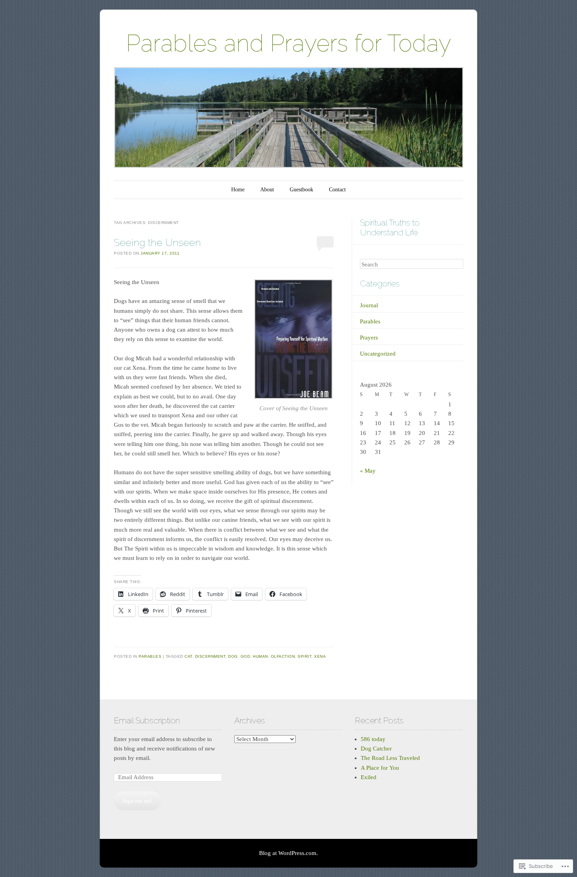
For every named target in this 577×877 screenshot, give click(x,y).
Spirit (304, 656)
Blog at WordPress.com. (288, 853)
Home (238, 190)
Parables (150, 656)
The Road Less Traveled (390, 758)
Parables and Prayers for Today (288, 43)
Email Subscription (147, 720)
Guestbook (301, 190)
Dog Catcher (376, 748)
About (267, 190)
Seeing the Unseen (157, 242)
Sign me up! (137, 801)
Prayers (369, 337)
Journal (369, 305)
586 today (373, 739)
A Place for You (380, 768)
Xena (320, 656)
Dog (233, 656)
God (245, 656)
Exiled (368, 777)
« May (368, 471)
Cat (188, 656)
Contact (337, 190)
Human (260, 656)
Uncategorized (378, 353)
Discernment (210, 656)
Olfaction (283, 656)
